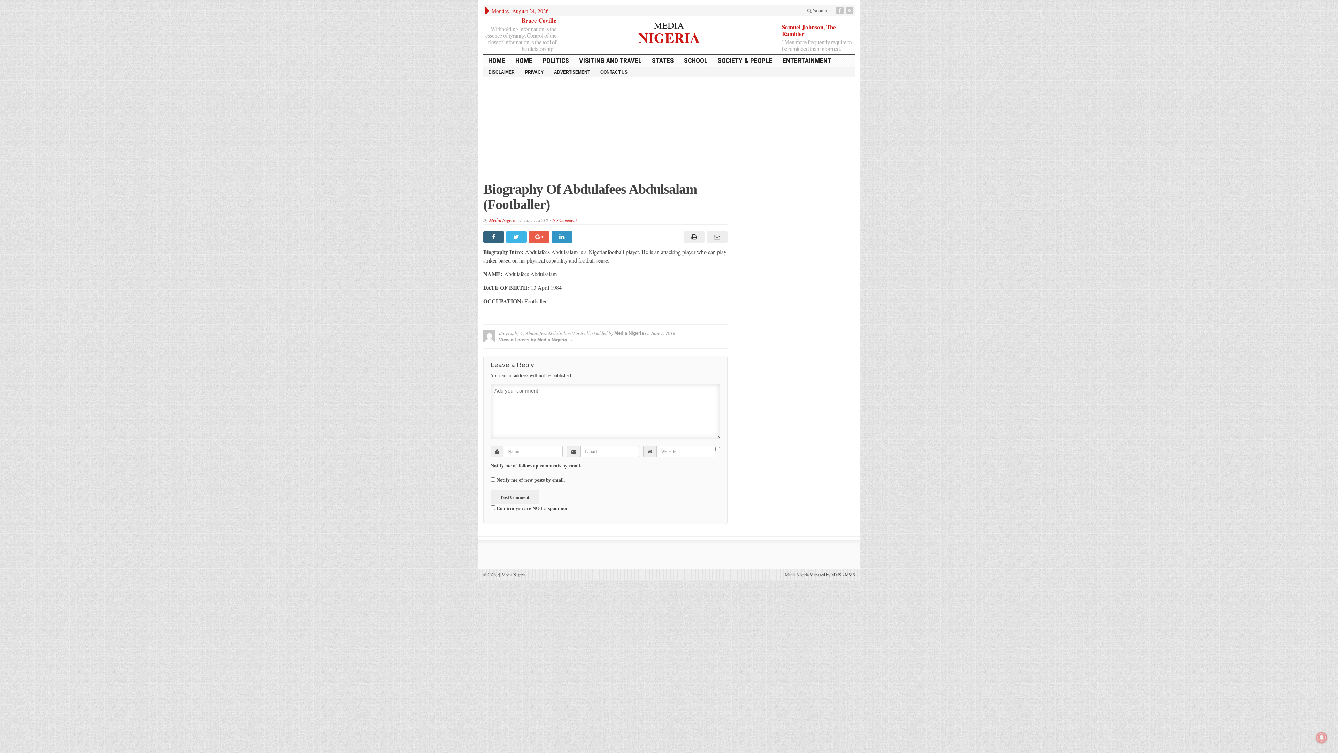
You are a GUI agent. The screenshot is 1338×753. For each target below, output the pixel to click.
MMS (850, 574)
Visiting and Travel (610, 60)
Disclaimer (502, 72)
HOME (496, 60)
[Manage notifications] (1321, 737)
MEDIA (669, 25)
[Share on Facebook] (494, 237)
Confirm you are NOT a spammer (531, 507)
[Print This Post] (693, 237)
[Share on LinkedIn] (563, 237)
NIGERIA (669, 37)
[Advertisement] (669, 133)
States (663, 60)
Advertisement (572, 72)
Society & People (745, 60)
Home (523, 60)
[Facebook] (840, 11)
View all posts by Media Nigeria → (536, 339)
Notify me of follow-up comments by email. (536, 466)
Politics (556, 60)
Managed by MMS (825, 574)
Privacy (534, 72)
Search (819, 10)
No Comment (565, 220)
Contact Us (614, 72)
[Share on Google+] (540, 237)
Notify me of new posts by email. (531, 480)
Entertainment (807, 60)
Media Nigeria (503, 220)
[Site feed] (850, 11)
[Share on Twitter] (517, 237)
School (696, 60)
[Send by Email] (716, 237)
